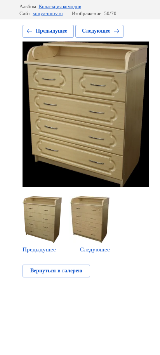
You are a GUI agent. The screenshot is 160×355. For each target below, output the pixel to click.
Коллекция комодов (60, 6)
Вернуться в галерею (56, 271)
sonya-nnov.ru (48, 13)
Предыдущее (51, 31)
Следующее (96, 31)
